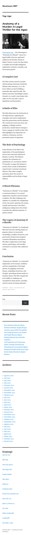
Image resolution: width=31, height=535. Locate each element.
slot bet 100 (6, 455)
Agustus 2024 (8, 424)
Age (16, 287)
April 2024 (7, 434)
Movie (11, 287)
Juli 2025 (7, 397)
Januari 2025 (8, 412)
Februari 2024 (9, 439)
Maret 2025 (8, 407)
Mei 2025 (7, 402)
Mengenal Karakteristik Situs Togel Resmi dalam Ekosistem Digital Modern (16, 352)
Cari (3, 299)
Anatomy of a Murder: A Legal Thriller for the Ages (14, 26)
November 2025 (9, 392)
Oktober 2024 (9, 419)
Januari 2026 (8, 388)
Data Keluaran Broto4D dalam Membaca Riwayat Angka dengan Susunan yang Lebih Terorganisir (15, 327)
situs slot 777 (6, 498)
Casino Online (7, 474)
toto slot (5, 508)
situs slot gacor (7, 464)
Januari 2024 (8, 441)
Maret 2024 (8, 436)
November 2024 (9, 417)
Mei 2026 (7, 383)
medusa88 (5, 518)
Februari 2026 (9, 385)
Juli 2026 (7, 378)
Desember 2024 (9, 414)
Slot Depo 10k (7, 469)
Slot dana (5, 479)
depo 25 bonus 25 (8, 503)
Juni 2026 (7, 380)
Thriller (13, 289)
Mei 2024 (7, 431)
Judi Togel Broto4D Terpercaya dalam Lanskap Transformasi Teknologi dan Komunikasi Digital (16, 344)
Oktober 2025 (9, 395)
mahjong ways (7, 489)
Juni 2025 (7, 400)
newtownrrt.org (7, 52)
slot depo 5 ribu (7, 523)
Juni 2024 (7, 429)
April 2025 (7, 405)
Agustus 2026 (9, 375)
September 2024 (9, 422)
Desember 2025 (9, 390)
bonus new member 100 (10, 494)
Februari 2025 (9, 409)
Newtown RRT (9, 6)
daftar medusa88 (8, 513)
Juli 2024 (7, 426)
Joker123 (5, 484)
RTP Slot (5, 460)
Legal (8, 289)
